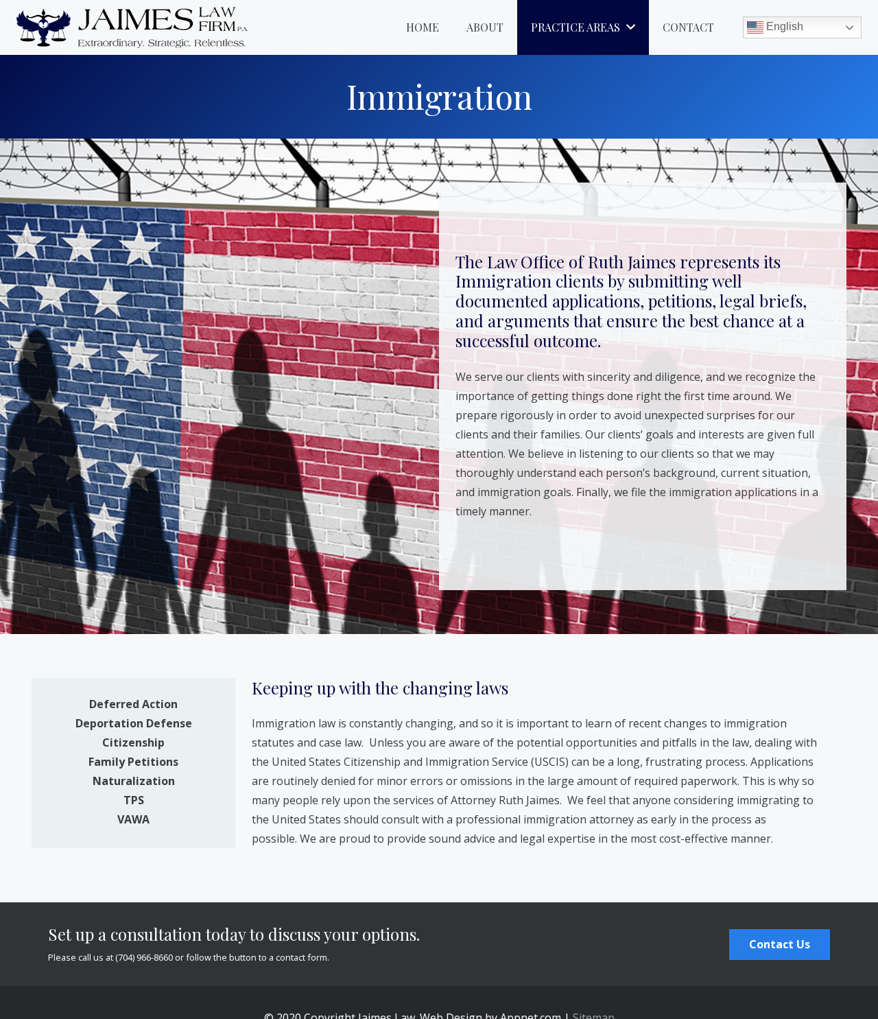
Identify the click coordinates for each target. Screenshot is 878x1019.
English (783, 26)
